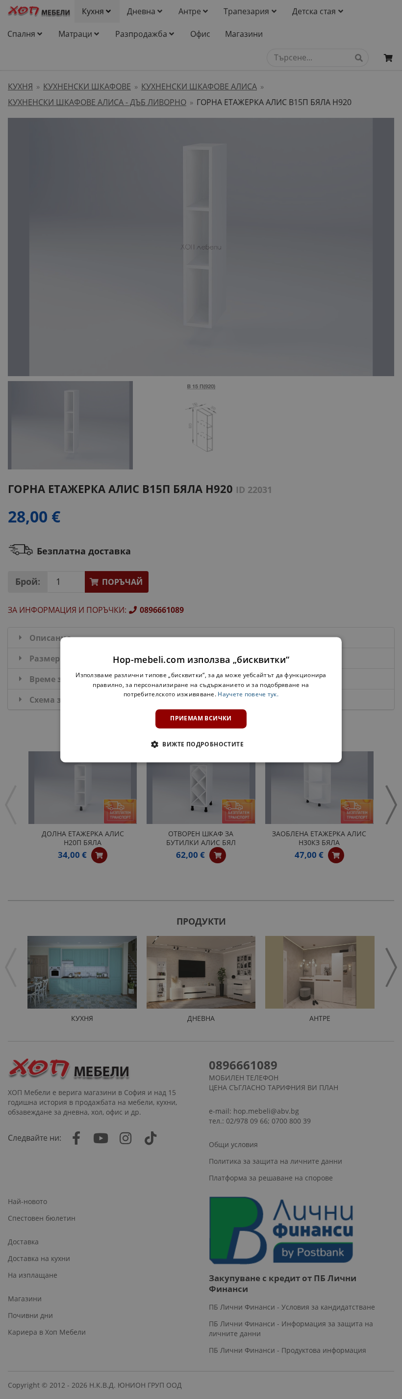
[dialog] (201, 699)
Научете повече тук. (248, 694)
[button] (201, 744)
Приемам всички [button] (201, 718)
